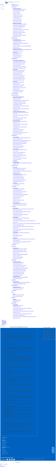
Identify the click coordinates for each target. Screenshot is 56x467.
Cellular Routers (4, 320)
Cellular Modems (4, 321)
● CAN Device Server (14, 165)
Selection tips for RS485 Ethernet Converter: (48, 332)
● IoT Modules (13, 206)
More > (54, 327)
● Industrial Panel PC (14, 285)
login (18, 462)
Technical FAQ (4, 451)
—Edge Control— (13, 244)
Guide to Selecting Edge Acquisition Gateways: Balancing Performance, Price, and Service (48, 330)
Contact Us (3, 324)
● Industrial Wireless (14, 58)
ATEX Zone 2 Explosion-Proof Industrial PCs (48, 334)
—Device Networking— (14, 93)
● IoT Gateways (13, 246)
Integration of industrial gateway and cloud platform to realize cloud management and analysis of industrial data (48, 336)
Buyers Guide (3, 444)
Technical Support (4, 450)
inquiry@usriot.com (2, 4)
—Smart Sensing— (14, 290)
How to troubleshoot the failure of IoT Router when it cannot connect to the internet (48, 338)
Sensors (12, 292)
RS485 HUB (13, 297)
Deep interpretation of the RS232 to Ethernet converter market (48, 333)
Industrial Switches (4, 323)
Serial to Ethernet (4, 322)
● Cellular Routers (14, 6)
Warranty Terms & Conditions (5, 447)
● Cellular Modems (14, 135)
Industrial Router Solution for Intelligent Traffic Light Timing (48, 337)
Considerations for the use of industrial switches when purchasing (48, 331)
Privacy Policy (4, 443)
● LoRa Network (13, 186)
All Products (13, 4)
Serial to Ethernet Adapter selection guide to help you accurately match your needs (48, 335)
